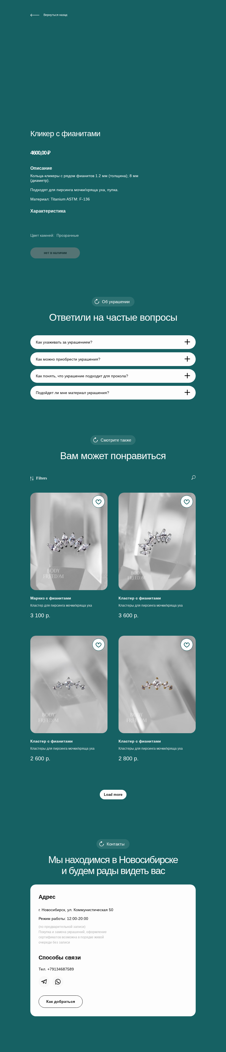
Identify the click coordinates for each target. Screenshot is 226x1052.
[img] (44, 981)
